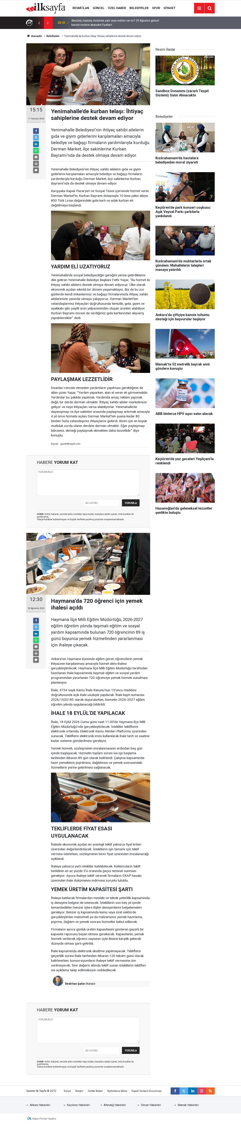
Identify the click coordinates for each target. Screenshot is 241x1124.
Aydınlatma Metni (117, 1091)
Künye (67, 1091)
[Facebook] (36, 131)
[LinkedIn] (36, 144)
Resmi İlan (81, 8)
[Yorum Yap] (36, 170)
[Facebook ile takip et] (175, 1091)
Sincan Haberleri (151, 1105)
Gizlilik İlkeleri (95, 1091)
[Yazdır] (36, 163)
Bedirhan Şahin (75, 983)
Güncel (98, 8)
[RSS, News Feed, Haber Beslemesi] (210, 1091)
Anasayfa (36, 36)
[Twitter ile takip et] (183, 1091)
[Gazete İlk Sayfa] (45, 8)
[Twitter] (36, 137)
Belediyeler (139, 8)
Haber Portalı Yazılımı (44, 1118)
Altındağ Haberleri (115, 1105)
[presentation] (39, 23)
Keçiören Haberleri (78, 1105)
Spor (156, 8)
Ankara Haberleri (40, 1105)
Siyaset (170, 8)
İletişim (79, 1091)
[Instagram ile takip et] (201, 1091)
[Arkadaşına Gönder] (36, 157)
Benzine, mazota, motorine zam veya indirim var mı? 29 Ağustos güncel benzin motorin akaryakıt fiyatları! (115, 22)
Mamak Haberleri (188, 1105)
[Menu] (199, 8)
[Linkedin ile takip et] (192, 1091)
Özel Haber (117, 8)
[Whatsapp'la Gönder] (36, 150)
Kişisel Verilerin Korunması (147, 1091)
